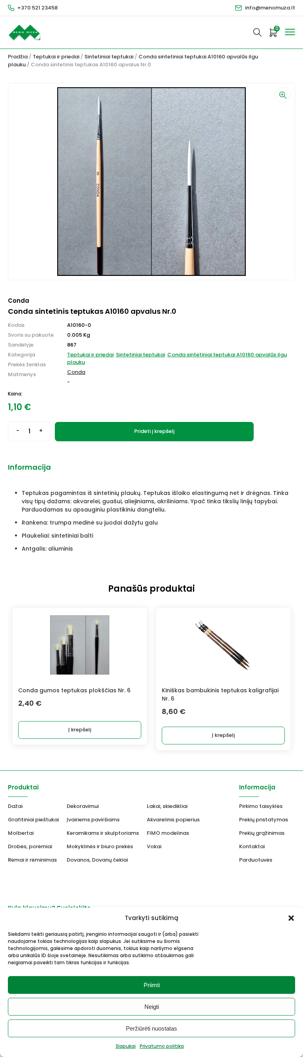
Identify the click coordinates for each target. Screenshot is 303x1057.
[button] (291, 918)
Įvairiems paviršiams (93, 819)
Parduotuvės (255, 860)
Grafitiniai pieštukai (33, 819)
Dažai (15, 806)
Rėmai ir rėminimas (32, 860)
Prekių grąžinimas (261, 833)
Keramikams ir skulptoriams (103, 833)
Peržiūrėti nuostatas (151, 1028)
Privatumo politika (162, 1046)
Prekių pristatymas (263, 819)
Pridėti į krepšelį (154, 431)
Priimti (152, 985)
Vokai (154, 846)
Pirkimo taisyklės (260, 806)
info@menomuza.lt (270, 7)
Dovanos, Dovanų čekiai (97, 860)
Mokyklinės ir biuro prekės (100, 846)
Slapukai (126, 1046)
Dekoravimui (83, 806)
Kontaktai (252, 846)
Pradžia (18, 56)
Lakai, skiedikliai (167, 806)
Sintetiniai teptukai (108, 56)
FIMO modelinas (168, 833)
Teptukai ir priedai (56, 56)
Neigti (151, 1006)
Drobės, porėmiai (30, 846)
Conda (76, 372)
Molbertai (21, 833)
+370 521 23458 (37, 7)
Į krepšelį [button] (79, 729)
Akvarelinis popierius (173, 819)
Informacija (29, 467)
